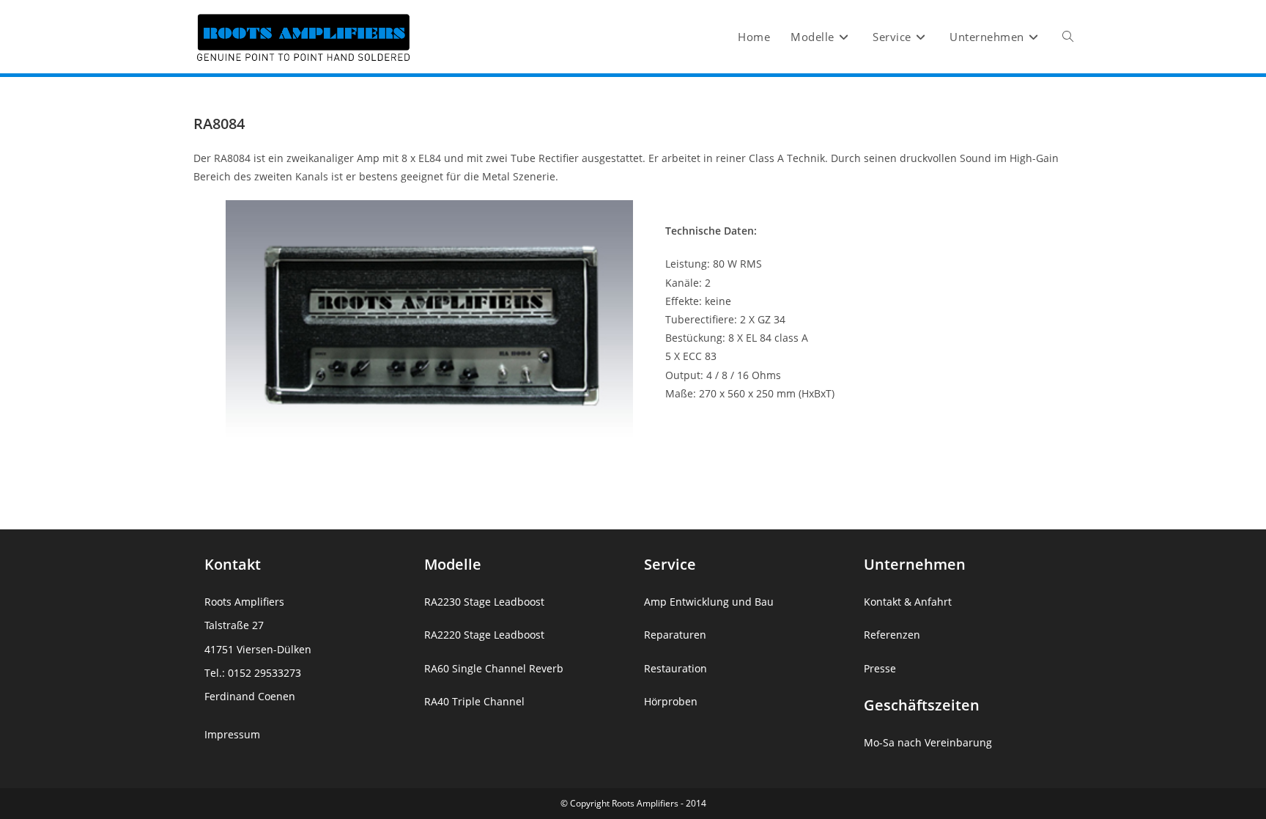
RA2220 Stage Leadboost (484, 635)
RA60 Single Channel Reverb (493, 668)
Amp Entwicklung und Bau (709, 602)
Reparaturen (675, 635)
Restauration (675, 668)
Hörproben (670, 701)
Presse (880, 668)
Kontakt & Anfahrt (908, 602)
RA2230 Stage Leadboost (484, 602)
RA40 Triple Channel (474, 701)
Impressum (232, 734)
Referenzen (892, 635)
